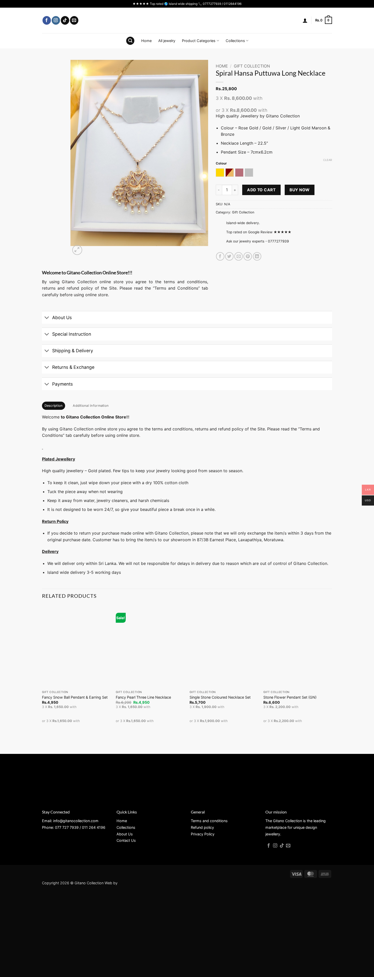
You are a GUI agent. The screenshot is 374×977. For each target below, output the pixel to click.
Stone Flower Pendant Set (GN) (290, 697)
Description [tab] (54, 406)
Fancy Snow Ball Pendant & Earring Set (75, 697)
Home (146, 40)
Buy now (299, 189)
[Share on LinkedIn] (257, 256)
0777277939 (278, 241)
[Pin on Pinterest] (247, 256)
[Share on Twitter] (229, 256)
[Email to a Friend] (238, 256)
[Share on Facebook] (220, 256)
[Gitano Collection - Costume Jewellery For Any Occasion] (187, 20)
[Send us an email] (74, 20)
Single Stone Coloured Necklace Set (220, 697)
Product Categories (198, 40)
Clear (327, 160)
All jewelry (166, 40)
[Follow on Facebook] (46, 20)
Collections (235, 40)
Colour (221, 163)
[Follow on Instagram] (56, 20)
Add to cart (261, 189)
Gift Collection (252, 66)
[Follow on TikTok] (65, 20)
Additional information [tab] (91, 406)
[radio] (220, 172)
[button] (305, 20)
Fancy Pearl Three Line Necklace (143, 697)
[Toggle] (47, 318)
